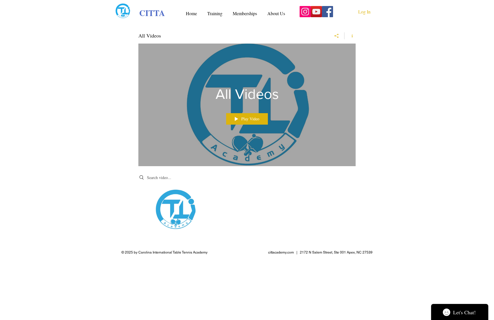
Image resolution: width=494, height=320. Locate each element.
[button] (215, 11)
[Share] (336, 35)
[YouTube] (316, 11)
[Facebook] (327, 11)
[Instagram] (305, 11)
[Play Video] (175, 209)
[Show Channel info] (350, 35)
